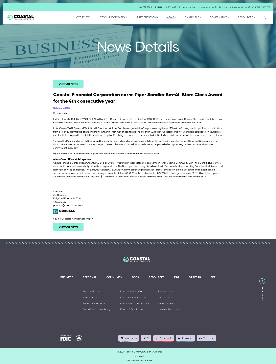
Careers (195, 277)
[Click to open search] (264, 17)
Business (66, 277)
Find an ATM (165, 297)
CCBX (135, 277)
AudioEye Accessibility (96, 309)
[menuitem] (147, 17)
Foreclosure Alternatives (135, 303)
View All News (68, 84)
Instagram (131, 338)
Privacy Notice (91, 291)
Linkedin (187, 338)
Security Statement (95, 303)
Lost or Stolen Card (132, 291)
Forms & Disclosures (132, 309)
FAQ (176, 277)
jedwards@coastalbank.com (68, 205)
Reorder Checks (167, 291)
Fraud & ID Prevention (133, 297)
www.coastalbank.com (180, 176)
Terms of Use (90, 297)
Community (114, 277)
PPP (213, 277)
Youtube (208, 338)
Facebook (166, 338)
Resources (157, 277)
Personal (90, 277)
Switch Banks (166, 303)
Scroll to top (262, 294)
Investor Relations (169, 309)
